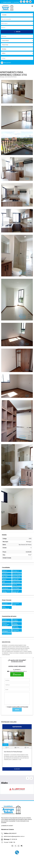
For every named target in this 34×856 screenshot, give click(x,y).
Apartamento (17, 727)
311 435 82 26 (10, 839)
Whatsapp (18, 674)
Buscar (18, 31)
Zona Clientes (16, 2)
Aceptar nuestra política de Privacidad (17, 707)
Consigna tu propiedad (7, 2)
